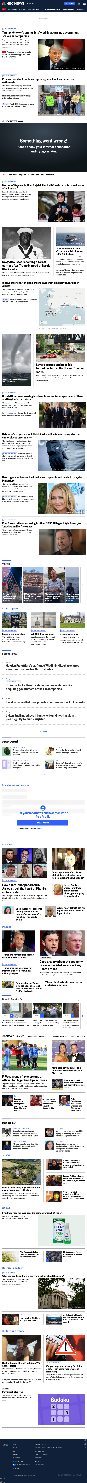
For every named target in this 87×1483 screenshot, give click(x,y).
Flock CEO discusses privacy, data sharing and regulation (18, 105)
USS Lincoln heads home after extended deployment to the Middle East (69, 251)
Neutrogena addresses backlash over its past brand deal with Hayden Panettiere (42, 478)
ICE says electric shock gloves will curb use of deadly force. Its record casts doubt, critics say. (17, 457)
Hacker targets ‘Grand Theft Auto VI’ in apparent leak (21, 1364)
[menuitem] (30, 3)
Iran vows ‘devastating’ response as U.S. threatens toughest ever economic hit (70, 272)
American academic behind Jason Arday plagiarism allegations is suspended (73, 1163)
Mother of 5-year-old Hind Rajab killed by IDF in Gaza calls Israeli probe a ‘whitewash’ (43, 186)
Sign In (39, 828)
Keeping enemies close (13, 633)
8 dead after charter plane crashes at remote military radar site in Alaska (40, 284)
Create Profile (43, 823)
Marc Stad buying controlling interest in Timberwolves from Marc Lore (67, 1070)
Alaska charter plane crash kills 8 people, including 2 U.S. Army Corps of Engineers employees (69, 1133)
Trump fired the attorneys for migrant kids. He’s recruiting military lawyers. (17, 970)
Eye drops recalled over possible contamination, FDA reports (45, 702)
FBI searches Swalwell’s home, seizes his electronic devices (63, 983)
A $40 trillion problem (42, 633)
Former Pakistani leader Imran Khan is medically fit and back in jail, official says (74, 1179)
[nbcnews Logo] (5, 1445)
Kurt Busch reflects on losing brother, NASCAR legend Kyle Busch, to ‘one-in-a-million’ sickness (41, 524)
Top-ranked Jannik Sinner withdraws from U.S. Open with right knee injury (74, 1083)
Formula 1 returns (59, 1036)
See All (43, 775)
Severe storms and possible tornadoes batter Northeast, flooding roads (60, 368)
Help (13, 1451)
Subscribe (38, 1458)
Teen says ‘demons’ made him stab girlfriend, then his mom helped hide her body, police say (68, 875)
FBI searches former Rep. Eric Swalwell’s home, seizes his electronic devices (25, 1146)
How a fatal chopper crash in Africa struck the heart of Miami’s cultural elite (24, 888)
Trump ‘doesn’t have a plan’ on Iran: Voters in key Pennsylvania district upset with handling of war (16, 1022)
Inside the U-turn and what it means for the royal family (19, 414)
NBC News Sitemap (41, 1451)
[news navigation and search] (84, 3)
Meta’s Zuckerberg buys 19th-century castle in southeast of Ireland (21, 1189)
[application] (60, 348)
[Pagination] (76, 1000)
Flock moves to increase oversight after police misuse (16, 96)
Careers (15, 1454)
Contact (15, 1448)
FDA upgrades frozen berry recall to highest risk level (72, 1254)
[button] (16, 360)
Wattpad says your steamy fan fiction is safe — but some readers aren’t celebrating (64, 1368)
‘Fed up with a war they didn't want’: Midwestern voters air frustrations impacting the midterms (74, 1024)
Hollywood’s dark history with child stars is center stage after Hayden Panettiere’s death (18, 499)
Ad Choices (16, 1458)
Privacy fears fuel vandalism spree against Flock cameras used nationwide (38, 80)
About (14, 1444)
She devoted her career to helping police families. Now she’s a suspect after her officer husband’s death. (29, 914)
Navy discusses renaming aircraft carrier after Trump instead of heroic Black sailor (26, 265)
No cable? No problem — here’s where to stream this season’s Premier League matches (69, 765)
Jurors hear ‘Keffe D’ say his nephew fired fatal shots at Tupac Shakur (71, 910)
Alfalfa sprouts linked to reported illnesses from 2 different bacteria (30, 1254)
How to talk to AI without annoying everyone (30, 1319)
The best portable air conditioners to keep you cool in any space (26, 765)
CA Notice (15, 1468)
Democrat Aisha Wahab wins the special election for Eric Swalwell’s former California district (29, 987)
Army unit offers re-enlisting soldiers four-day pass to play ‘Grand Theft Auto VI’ (21, 1380)
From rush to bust (69, 634)
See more (43, 731)
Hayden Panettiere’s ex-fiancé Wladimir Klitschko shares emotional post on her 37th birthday (42, 667)
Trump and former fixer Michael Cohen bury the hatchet (18, 956)
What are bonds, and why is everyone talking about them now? (33, 1275)
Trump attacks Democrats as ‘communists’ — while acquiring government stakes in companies (39, 687)
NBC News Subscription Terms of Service (49, 1448)
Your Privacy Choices (24, 1465)
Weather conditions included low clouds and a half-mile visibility (19, 300)
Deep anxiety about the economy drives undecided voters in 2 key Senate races (61, 965)
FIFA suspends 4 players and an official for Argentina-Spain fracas (24, 1078)
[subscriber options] (79, 3)
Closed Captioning (41, 1454)
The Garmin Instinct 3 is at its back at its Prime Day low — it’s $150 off (25, 752)
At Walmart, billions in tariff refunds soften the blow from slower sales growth (73, 1318)
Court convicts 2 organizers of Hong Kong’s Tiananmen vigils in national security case (73, 1195)
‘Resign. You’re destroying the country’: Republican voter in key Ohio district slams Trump (46, 1022)
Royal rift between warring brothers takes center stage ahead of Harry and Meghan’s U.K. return (43, 397)
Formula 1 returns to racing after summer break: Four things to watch (20, 1105)
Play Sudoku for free (12, 1391)
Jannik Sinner (44, 1036)
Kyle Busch (32, 1036)
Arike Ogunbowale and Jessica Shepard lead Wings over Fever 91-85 (76, 1105)
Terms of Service (41, 1444)
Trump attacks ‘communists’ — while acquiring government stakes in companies (40, 34)
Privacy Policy (17, 1461)
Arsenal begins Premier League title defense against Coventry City (49, 1103)
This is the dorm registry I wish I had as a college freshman (69, 751)
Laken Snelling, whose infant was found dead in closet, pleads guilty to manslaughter (41, 717)
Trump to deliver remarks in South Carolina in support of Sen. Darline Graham (16, 54)
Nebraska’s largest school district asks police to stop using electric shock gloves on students (41, 435)
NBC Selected (39, 1465)
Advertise (38, 1461)
